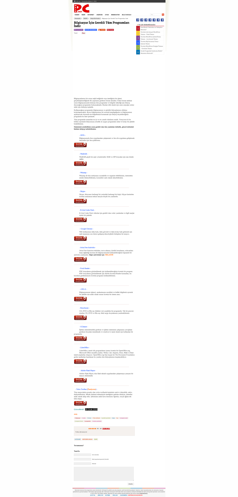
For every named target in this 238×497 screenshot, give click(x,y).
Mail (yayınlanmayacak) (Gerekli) (100, 459)
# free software (96, 418)
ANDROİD (100, 14)
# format (89, 418)
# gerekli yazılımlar (105, 418)
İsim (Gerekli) (95, 454)
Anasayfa (77, 18)
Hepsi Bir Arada (95, 18)
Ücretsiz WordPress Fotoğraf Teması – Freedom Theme (150, 47)
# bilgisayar (77, 418)
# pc (117, 418)
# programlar (87, 421)
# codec (84, 418)
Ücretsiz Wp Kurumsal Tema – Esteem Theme (148, 43)
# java (113, 418)
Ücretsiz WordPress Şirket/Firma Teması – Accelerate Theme (149, 38)
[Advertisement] (131, 8)
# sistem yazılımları (96, 421)
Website (94, 463)
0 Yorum (111, 30)
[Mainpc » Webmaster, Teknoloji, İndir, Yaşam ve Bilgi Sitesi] (82, 8)
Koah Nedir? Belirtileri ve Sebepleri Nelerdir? (150, 28)
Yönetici (103, 30)
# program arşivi (124, 418)
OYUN (107, 14)
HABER (77, 14)
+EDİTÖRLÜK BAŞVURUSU (135, 495)
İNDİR (83, 14)
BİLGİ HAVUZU (126, 14)
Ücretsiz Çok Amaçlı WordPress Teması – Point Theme (149, 33)
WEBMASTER (115, 14)
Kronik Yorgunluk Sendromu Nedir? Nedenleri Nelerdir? (149, 52)
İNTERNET (91, 14)
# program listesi (79, 421)
